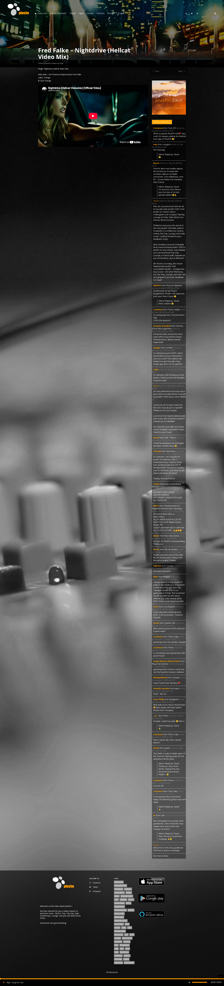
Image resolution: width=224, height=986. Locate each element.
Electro (131, 910)
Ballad (128, 893)
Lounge (117, 938)
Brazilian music (126, 896)
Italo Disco (119, 935)
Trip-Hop (118, 959)
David (47, 63)
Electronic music (121, 921)
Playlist (73, 13)
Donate (90, 13)
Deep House (119, 903)
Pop (116, 945)
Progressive (124, 945)
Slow (127, 949)
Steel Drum (124, 952)
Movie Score (127, 938)
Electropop (119, 924)
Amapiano (118, 889)
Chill (116, 900)
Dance (131, 900)
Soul (116, 952)
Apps (81, 13)
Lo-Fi (132, 935)
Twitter (95, 887)
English (121, 13)
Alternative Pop (120, 885)
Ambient (128, 889)
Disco (128, 903)
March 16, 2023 (57, 63)
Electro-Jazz (119, 917)
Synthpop (118, 956)
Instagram (97, 891)
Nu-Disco (118, 942)
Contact (111, 13)
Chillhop (123, 900)
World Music (129, 963)
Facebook (96, 883)
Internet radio (120, 931)
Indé (129, 928)
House (117, 928)
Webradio (118, 963)
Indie (124, 928)
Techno (127, 956)
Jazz (126, 935)
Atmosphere (119, 893)
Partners (100, 13)
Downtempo (119, 907)
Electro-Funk (119, 914)
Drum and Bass (120, 910)
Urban (126, 959)
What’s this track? (58, 13)
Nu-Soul (127, 942)
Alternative (119, 882)
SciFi (121, 949)
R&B (116, 949)
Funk (127, 924)
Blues (117, 896)
